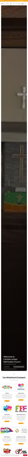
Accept (25, 455)
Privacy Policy (17, 455)
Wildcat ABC (11, 3)
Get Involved (19, 3)
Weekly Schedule (6, 366)
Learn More (6, 421)
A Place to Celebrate (22, 3)
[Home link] (2, 3)
